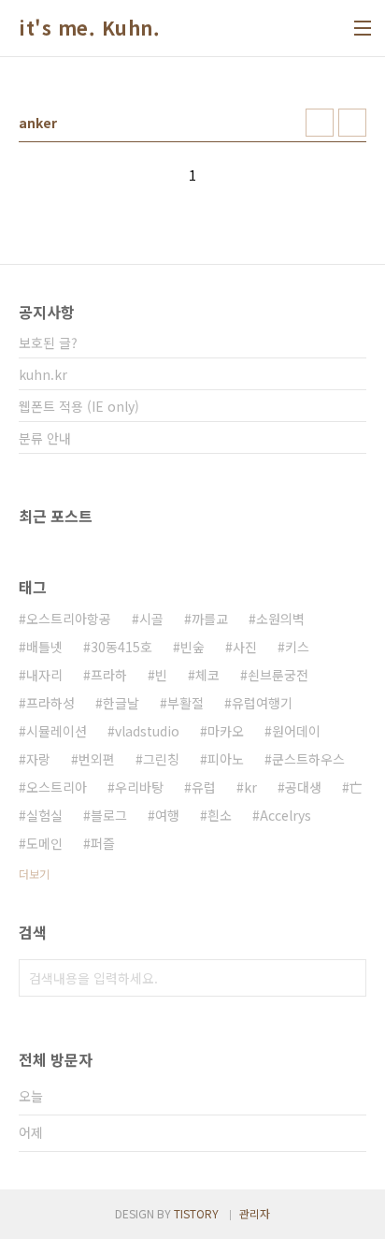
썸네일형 (320, 123)
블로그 (109, 815)
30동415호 (121, 646)
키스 (297, 646)
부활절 (185, 702)
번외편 (96, 759)
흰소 (219, 815)
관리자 (254, 1213)
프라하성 (50, 702)
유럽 (204, 787)
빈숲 (192, 646)
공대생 (303, 787)
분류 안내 (45, 438)
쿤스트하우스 (308, 759)
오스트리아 (56, 787)
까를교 (210, 618)
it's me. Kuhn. (89, 28)
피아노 (225, 759)
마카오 (225, 731)
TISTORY (196, 1213)
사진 (245, 646)
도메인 (44, 843)
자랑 (38, 759)
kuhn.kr (43, 374)
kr (250, 787)
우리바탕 (139, 787)
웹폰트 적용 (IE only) (79, 406)
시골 (151, 618)
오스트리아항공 (68, 618)
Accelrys (285, 815)
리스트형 (352, 123)
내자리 (44, 674)
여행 (167, 815)
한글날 (121, 702)
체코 (207, 674)
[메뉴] (362, 28)
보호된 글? (48, 342)
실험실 (44, 815)
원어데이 (296, 731)
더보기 (34, 874)
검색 (347, 978)
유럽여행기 (262, 702)
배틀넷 (44, 646)
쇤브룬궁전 (278, 674)
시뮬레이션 (56, 731)
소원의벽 (280, 618)
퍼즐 (103, 843)
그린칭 (161, 759)
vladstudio (147, 731)
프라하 (109, 674)
